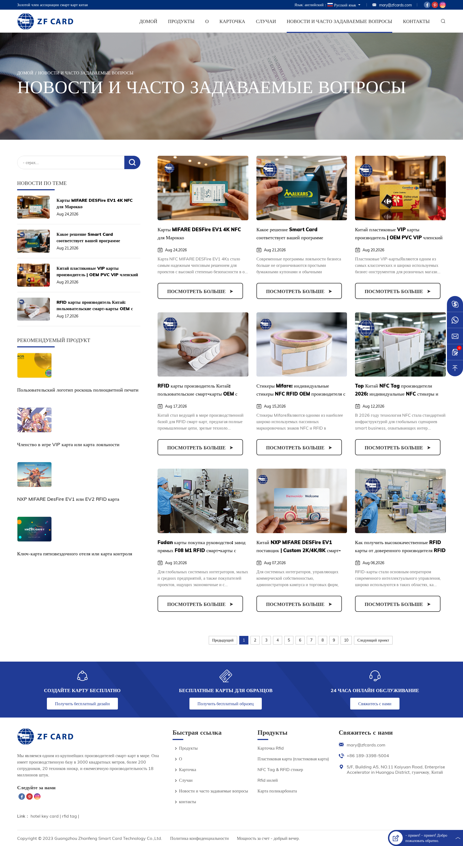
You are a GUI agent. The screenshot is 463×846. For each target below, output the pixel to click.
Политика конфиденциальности (199, 838)
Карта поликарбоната (277, 791)
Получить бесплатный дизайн (82, 703)
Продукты (181, 21)
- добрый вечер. (285, 838)
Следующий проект (373, 640)
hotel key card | (46, 816)
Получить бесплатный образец (225, 703)
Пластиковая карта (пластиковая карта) (293, 758)
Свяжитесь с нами (374, 703)
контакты (416, 21)
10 (346, 640)
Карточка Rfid (270, 748)
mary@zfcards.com (395, 5)
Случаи (266, 21)
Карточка (232, 21)
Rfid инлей (267, 780)
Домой (148, 21)
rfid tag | (70, 816)
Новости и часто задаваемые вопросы (339, 21)
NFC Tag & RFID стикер (280, 769)
